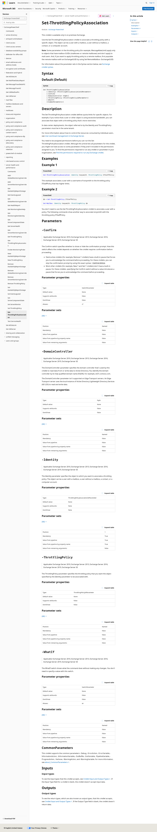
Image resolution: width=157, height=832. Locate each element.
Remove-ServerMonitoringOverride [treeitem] (17, 278)
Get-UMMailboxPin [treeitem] (12, 92)
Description (135, 23)
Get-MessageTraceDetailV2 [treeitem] (15, 84)
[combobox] (15, 18)
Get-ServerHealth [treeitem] (14, 226)
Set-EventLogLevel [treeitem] (14, 294)
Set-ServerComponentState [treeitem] (16, 299)
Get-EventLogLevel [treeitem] (14, 195)
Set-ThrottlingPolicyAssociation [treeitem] (17, 314)
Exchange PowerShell (56, 30)
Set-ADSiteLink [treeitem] (11, 325)
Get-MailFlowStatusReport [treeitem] (15, 80)
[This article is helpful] (149, 41)
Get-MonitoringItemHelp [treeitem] (16, 209)
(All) (43, 316)
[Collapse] (26, 14)
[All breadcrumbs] (43, 16)
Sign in (151, 3)
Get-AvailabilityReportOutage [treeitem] (17, 189)
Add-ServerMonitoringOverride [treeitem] (17, 183)
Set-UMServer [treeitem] (11, 329)
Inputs (133, 31)
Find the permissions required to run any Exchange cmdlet (79, 152)
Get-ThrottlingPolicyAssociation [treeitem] (17, 243)
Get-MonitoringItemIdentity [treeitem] (16, 214)
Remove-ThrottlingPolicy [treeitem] (16, 284)
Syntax (133, 20)
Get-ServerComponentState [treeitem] (16, 221)
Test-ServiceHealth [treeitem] (14, 321)
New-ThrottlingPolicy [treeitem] (15, 260)
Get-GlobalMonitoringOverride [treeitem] (17, 200)
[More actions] (113, 16)
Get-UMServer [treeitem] (11, 96)
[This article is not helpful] (151, 41)
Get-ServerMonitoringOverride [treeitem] (17, 231)
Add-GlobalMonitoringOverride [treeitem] (17, 176)
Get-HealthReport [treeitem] (14, 205)
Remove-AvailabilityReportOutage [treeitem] (17, 265)
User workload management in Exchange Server (64, 136)
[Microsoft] (4, 2)
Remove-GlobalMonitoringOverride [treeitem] (17, 272)
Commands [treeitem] (10, 31)
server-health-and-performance (76, 16)
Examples (134, 26)
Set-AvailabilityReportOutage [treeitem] (17, 288)
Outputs (134, 34)
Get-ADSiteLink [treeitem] (11, 77)
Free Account (148, 9)
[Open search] (146, 3)
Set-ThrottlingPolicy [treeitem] (15, 308)
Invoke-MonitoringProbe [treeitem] (16, 250)
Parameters (135, 28)
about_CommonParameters (56, 762)
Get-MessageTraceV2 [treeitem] (13, 88)
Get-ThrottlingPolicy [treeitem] (15, 237)
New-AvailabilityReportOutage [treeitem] (17, 255)
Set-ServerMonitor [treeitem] (14, 304)
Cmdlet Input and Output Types (96, 779)
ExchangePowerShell (55, 16)
